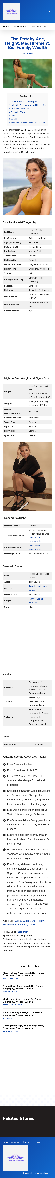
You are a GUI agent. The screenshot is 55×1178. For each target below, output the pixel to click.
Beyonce (33, 602)
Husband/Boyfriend (19, 108)
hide (33, 96)
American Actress (10, 979)
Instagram (22, 931)
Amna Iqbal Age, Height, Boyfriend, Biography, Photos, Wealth (22, 1013)
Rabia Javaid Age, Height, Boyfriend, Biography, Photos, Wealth (23, 1027)
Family (13, 115)
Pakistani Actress (10, 1031)
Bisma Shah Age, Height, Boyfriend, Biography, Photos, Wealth (23, 987)
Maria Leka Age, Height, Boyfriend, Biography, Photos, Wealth (22, 1000)
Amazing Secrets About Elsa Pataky (27, 122)
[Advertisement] (27, 343)
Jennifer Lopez (36, 598)
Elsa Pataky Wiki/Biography (23, 101)
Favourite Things (18, 112)
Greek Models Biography (13, 1005)
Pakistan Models (10, 992)
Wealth (13, 119)
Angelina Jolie (35, 586)
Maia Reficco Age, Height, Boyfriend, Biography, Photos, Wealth (23, 974)
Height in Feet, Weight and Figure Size (28, 105)
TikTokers (7, 1018)
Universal (28, 53)
